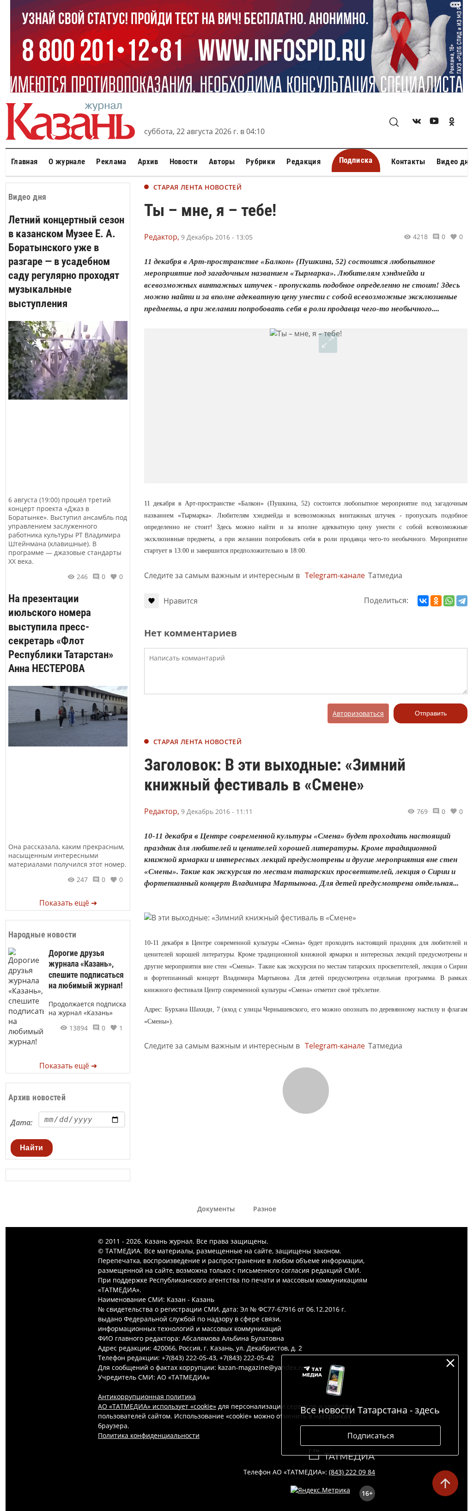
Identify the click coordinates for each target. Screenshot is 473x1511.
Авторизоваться (358, 713)
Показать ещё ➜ (68, 903)
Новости (184, 161)
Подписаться (370, 1436)
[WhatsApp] (449, 600)
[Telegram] (461, 600)
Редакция (303, 161)
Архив (148, 161)
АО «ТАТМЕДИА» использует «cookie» (157, 1406)
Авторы (222, 161)
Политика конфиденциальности (149, 1435)
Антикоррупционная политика (147, 1396)
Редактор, (161, 237)
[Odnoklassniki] (451, 122)
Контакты (408, 161)
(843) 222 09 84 (352, 1472)
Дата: (21, 1122)
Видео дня (455, 161)
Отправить (431, 713)
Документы (216, 1208)
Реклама (111, 161)
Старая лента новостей (197, 187)
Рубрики (260, 161)
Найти (31, 1148)
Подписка (356, 160)
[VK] (416, 122)
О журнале (67, 161)
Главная (24, 161)
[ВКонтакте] (423, 600)
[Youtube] (434, 122)
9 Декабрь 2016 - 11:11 (217, 811)
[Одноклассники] (436, 600)
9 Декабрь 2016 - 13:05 (217, 237)
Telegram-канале (335, 575)
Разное (264, 1208)
